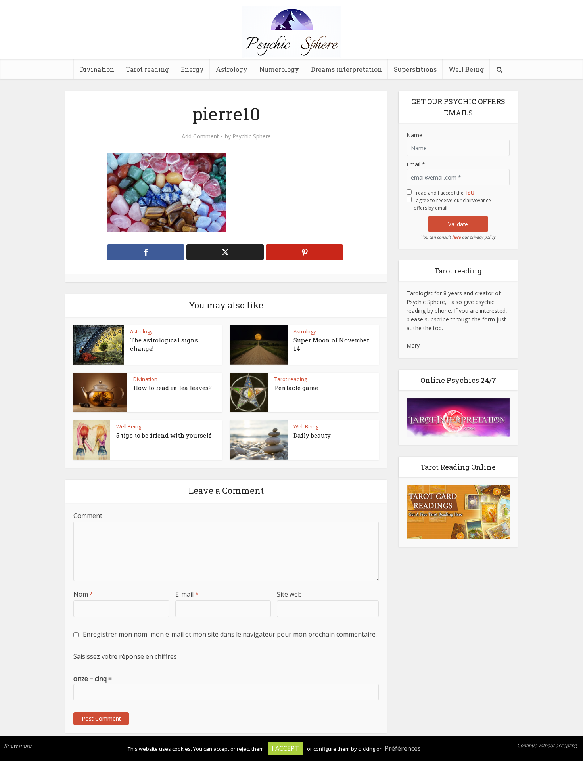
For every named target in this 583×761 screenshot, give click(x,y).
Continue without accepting (547, 745)
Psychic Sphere (251, 136)
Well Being (466, 69)
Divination (97, 69)
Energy (192, 69)
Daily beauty (312, 435)
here (456, 237)
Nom (83, 594)
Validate (458, 224)
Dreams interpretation (346, 69)
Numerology (279, 69)
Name (414, 135)
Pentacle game (296, 388)
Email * (416, 164)
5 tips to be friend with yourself (163, 435)
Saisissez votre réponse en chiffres (125, 656)
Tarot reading (147, 69)
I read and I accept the (444, 192)
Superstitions (415, 69)
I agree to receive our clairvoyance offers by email (452, 204)
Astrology (231, 69)
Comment (87, 515)
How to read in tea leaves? (172, 388)
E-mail (187, 594)
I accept (285, 748)
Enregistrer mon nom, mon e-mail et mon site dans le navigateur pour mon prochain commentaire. (230, 634)
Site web (289, 594)
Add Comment (200, 136)
